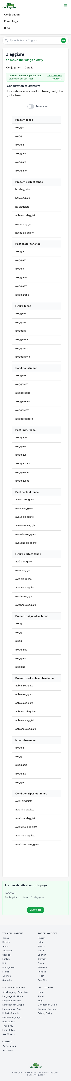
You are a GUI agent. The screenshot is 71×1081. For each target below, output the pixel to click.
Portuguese (8, 967)
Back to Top (35, 910)
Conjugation (12, 14)
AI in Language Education (15, 992)
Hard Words (8, 1021)
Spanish (6, 955)
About (41, 996)
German (6, 976)
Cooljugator (11, 897)
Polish (41, 976)
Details (29, 67)
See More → (8, 1034)
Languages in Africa (12, 996)
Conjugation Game (47, 1004)
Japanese (7, 950)
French (5, 971)
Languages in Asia (11, 1009)
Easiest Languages (12, 1017)
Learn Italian (8, 1030)
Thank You (7, 1026)
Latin (40, 942)
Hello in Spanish (10, 1013)
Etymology (11, 21)
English (6, 959)
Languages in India (11, 1000)
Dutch (5, 963)
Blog (7, 28)
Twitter (9, 1050)
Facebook (11, 1046)
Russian (6, 942)
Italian (25, 897)
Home (41, 992)
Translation (42, 106)
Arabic (5, 946)
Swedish (42, 967)
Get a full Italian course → (54, 77)
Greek (5, 938)
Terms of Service (47, 1009)
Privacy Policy (45, 1013)
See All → (7, 980)
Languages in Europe (13, 1004)
